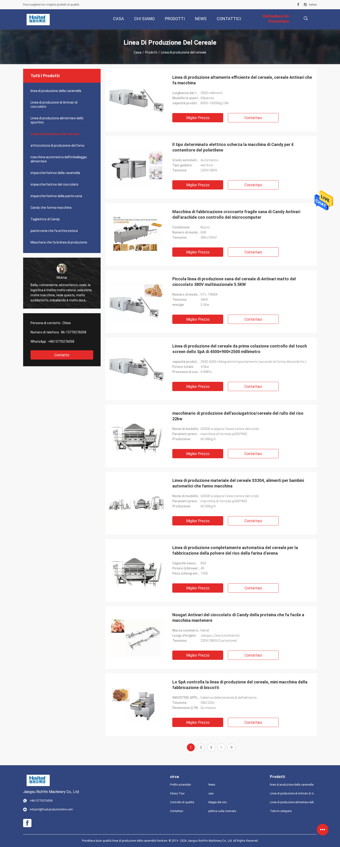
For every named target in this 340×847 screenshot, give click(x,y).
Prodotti (151, 52)
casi (211, 793)
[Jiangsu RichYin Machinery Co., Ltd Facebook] (298, 4)
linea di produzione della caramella (56, 91)
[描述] (305, 18)
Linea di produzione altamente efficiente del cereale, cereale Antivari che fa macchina (242, 80)
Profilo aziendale (180, 784)
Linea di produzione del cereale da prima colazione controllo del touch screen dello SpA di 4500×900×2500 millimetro (239, 349)
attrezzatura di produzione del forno (57, 145)
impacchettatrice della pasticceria (56, 196)
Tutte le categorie (281, 811)
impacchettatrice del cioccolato (54, 184)
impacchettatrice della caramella (55, 173)
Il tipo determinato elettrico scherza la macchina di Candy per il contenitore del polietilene (233, 147)
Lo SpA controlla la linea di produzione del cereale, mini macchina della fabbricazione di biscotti (239, 684)
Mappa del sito (217, 802)
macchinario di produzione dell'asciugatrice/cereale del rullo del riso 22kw (237, 416)
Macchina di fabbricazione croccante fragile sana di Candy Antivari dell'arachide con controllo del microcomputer (236, 214)
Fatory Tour (177, 793)
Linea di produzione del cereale (55, 134)
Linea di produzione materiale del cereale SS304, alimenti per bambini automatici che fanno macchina (238, 483)
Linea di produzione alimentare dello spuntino (57, 120)
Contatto (61, 355)
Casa (137, 52)
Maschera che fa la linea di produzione (59, 242)
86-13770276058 (73, 332)
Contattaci (253, 118)
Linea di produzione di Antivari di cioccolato (54, 104)
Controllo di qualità (182, 802)
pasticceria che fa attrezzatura (54, 231)
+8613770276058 (61, 341)
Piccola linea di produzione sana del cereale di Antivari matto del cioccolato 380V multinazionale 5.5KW (234, 281)
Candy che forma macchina (51, 207)
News (211, 784)
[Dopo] (221, 747)
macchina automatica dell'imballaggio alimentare (59, 159)
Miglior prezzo (198, 118)
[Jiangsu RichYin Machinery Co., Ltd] (38, 19)
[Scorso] (231, 747)
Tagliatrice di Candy (45, 219)
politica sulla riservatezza (223, 811)
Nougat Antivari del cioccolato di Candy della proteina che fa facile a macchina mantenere (238, 617)
